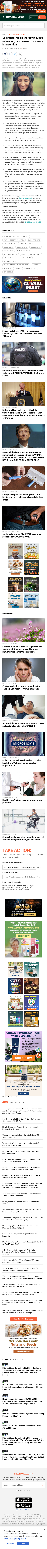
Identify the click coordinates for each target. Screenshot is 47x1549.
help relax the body (26, 198)
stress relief (35, 67)
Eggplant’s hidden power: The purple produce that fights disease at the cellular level (21, 1176)
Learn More (10, 1543)
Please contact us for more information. (15, 889)
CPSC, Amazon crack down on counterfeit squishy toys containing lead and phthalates (21, 1160)
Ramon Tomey (15, 367)
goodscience (17, 62)
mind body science (10, 254)
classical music (28, 60)
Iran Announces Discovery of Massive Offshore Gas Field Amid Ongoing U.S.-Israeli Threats (21, 1211)
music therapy (21, 64)
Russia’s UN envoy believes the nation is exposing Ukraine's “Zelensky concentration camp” (21, 1168)
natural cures (31, 64)
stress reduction (25, 67)
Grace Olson (15, 49)
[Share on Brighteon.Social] (4, 54)
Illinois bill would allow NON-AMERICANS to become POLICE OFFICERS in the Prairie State (23, 373)
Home (4, 34)
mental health (34, 62)
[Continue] (42, 1485)
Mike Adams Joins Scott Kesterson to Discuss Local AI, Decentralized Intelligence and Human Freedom (22, 1387)
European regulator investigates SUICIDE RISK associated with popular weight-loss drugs (22, 497)
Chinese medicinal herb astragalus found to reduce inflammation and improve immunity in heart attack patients (22, 649)
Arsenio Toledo (16, 531)
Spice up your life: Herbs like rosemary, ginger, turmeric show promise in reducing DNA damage (22, 1311)
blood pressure (7, 60)
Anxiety (22, 59)
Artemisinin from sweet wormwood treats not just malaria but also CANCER (23, 724)
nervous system (14, 65)
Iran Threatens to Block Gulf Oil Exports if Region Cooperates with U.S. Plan (21, 1120)
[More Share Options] (20, 54)
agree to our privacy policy (15, 1538)
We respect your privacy (23, 1490)
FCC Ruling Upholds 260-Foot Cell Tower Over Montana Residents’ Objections (19, 1227)
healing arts (26, 62)
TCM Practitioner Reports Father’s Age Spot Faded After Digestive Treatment (21, 1194)
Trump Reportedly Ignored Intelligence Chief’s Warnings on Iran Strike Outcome (20, 1269)
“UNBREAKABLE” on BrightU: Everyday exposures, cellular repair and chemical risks (21, 1285)
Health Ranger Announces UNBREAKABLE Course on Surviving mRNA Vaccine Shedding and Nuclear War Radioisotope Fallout (22, 1401)
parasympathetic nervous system (30, 65)
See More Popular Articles (23, 1319)
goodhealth (37, 60)
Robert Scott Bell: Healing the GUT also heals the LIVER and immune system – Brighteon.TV (21, 763)
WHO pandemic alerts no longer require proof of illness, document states (20, 1144)
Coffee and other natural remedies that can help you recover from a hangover (21, 687)
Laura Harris (15, 449)
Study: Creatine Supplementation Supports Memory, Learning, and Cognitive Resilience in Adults (22, 1293)
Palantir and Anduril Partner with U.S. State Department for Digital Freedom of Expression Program (19, 1252)
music (14, 64)
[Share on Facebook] (10, 54)
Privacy (14, 1516)
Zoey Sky (14, 328)
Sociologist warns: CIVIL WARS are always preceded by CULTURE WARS (22, 535)
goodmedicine (7, 62)
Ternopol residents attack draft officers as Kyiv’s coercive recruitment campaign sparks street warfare (22, 1277)
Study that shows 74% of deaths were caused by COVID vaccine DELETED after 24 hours (22, 333)
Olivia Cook (15, 491)
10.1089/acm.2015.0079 (32, 222)
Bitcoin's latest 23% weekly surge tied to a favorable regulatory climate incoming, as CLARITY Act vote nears (22, 1302)
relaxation (5, 67)
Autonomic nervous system (34, 59)
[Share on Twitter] (15, 54)
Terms (19, 1516)
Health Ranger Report (11, 1360)
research (12, 67)
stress (18, 67)
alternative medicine (12, 59)
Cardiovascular (17, 60)
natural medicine (25, 258)
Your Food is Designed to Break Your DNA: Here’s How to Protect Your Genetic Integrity (22, 1219)
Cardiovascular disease (16, 34)
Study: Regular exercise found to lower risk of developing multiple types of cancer (23, 838)
